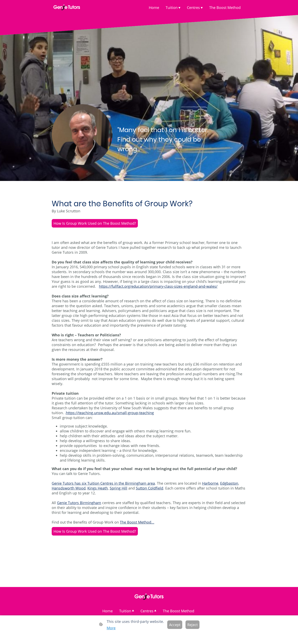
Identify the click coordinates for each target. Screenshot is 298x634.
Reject (192, 624)
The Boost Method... (137, 522)
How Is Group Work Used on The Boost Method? (95, 223)
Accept (174, 624)
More (111, 627)
